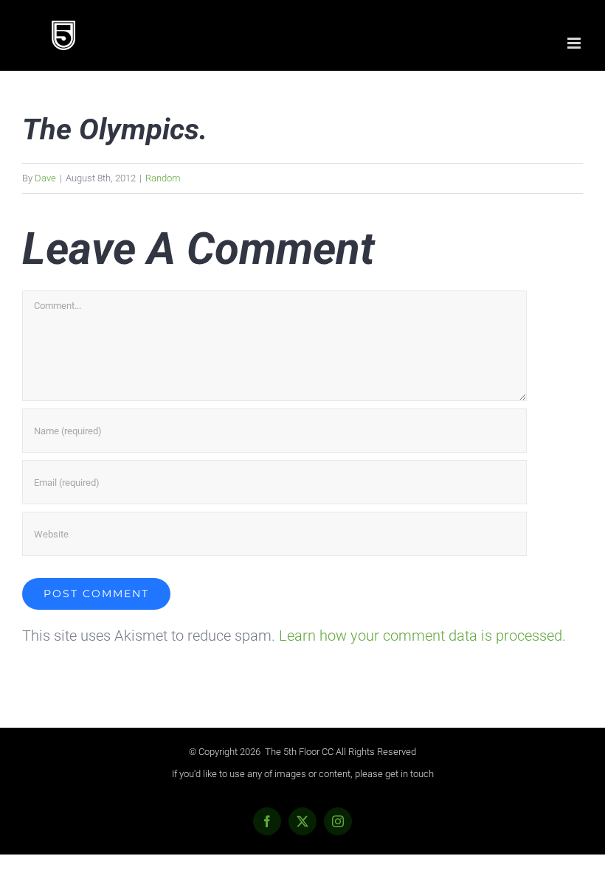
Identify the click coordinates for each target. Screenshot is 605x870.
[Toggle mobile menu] (575, 43)
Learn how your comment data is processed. (422, 635)
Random (163, 178)
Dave (45, 178)
